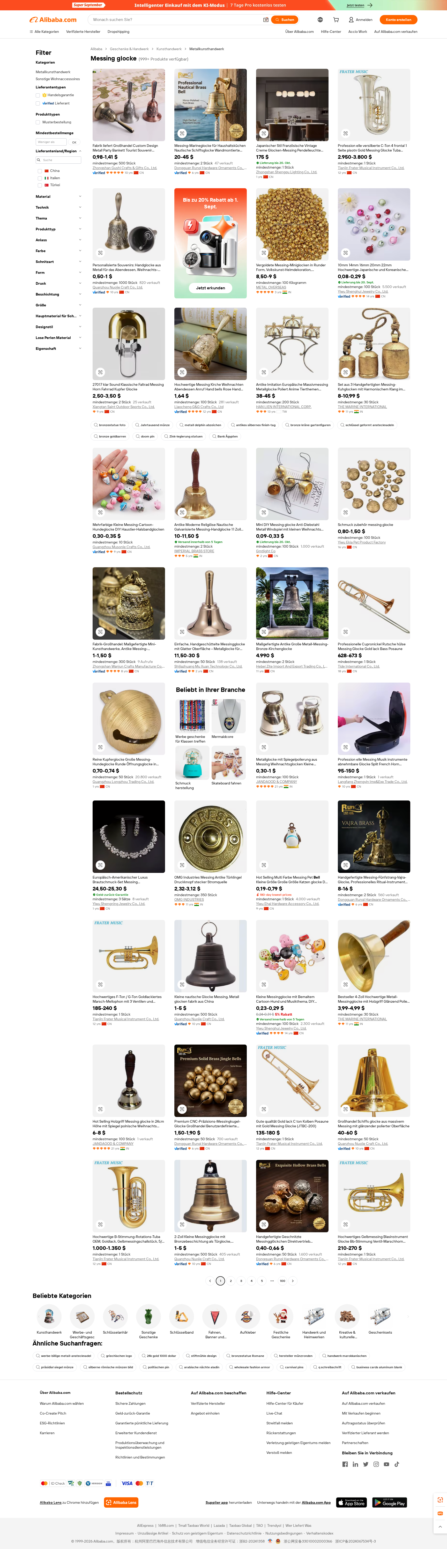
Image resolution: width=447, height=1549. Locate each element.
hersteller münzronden (295, 1356)
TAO (259, 1525)
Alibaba (96, 49)
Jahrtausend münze (155, 425)
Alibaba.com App (316, 1502)
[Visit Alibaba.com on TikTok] (397, 1464)
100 (282, 1281)
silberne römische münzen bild (110, 1367)
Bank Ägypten (228, 436)
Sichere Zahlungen (130, 1403)
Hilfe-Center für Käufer (284, 1403)
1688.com (166, 1525)
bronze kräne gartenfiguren (310, 425)
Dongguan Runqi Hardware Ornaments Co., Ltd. (210, 168)
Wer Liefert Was (298, 1525)
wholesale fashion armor (252, 1367)
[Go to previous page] (210, 1281)
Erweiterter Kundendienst (136, 1433)
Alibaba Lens (51, 1502)
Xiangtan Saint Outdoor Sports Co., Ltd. (124, 407)
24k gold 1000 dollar (161, 1356)
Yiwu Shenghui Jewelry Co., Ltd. (363, 291)
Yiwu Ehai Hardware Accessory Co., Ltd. (287, 904)
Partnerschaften (355, 1443)
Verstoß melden (279, 1452)
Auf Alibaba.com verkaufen (363, 1403)
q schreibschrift (329, 1367)
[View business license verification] (270, 1541)
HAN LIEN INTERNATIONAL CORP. (283, 407)
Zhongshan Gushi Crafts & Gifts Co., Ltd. (125, 168)
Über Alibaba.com (55, 1393)
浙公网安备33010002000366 (308, 1541)
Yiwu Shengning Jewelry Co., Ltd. (119, 904)
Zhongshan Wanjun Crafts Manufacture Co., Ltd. (129, 666)
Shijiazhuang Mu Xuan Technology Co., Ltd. (208, 666)
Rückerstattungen (281, 1433)
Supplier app (217, 1502)
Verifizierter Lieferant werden (365, 1433)
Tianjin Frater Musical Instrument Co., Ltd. (371, 168)
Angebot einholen (205, 1413)
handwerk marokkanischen (347, 1356)
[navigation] (58, 665)
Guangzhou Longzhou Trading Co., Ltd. (123, 782)
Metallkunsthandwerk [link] (206, 49)
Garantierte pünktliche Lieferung (141, 1423)
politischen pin (158, 1367)
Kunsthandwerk (169, 49)
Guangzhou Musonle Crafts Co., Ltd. (121, 547)
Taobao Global (240, 1525)
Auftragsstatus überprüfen (363, 1423)
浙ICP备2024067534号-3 (355, 1541)
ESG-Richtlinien (52, 1423)
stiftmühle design (204, 1356)
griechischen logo (119, 1356)
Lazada (219, 1525)
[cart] (337, 20)
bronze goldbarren (112, 436)
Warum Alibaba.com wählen (62, 1403)
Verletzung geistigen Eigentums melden (298, 1443)
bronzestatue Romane (248, 1356)
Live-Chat (274, 1413)
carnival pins (294, 1367)
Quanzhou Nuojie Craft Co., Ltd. (118, 287)
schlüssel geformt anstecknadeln (370, 425)
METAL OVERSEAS (271, 287)
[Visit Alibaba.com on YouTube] (386, 1464)
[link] (440, 1500)
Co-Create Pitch (53, 1413)
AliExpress (145, 1525)
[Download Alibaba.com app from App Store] (351, 1502)
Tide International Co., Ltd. (359, 666)
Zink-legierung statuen (186, 436)
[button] (266, 20)
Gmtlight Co (265, 551)
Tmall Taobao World (193, 1525)
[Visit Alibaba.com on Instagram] (376, 1464)
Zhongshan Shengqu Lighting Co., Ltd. (286, 172)
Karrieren (47, 1433)
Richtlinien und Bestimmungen (140, 1457)
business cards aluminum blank (379, 1367)
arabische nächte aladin (201, 1367)
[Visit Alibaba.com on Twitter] (366, 1464)
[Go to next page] (292, 1281)
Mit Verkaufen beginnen (361, 1413)
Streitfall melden (279, 1423)
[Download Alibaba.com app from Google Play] (389, 1502)
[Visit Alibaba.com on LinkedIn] (355, 1464)
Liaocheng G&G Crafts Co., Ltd (199, 407)
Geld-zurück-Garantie (132, 1413)
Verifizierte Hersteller (208, 1403)
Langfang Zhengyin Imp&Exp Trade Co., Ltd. (372, 782)
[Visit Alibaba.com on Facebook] (345, 1464)
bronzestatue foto (112, 425)
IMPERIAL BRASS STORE (194, 551)
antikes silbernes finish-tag (255, 425)
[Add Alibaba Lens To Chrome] (121, 1502)
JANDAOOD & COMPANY (276, 782)
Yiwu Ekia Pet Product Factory (362, 542)
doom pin (147, 436)
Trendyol (274, 1525)
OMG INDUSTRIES (189, 899)
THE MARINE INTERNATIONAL (362, 407)
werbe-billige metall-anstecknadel (66, 1356)
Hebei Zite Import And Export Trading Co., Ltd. (292, 666)
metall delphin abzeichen (203, 425)
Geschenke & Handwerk (129, 49)
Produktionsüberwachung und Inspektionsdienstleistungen (139, 1445)
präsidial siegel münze (57, 1367)
